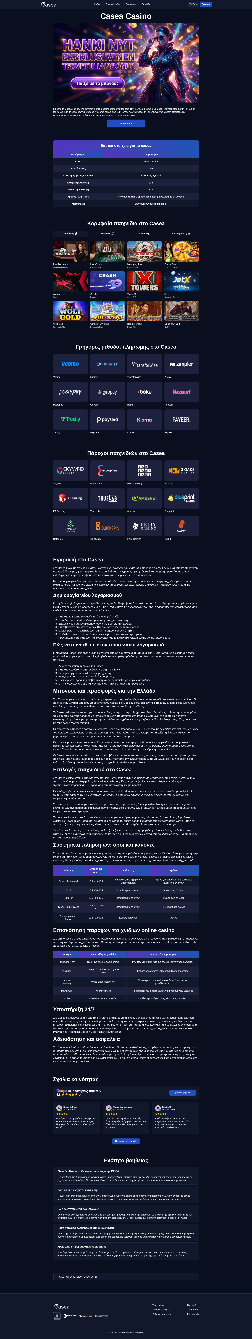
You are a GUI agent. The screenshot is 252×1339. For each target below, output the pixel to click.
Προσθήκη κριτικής (182, 1092)
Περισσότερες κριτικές (126, 1141)
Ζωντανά (105, 234)
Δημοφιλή (69, 234)
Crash (142, 234)
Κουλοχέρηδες (179, 234)
